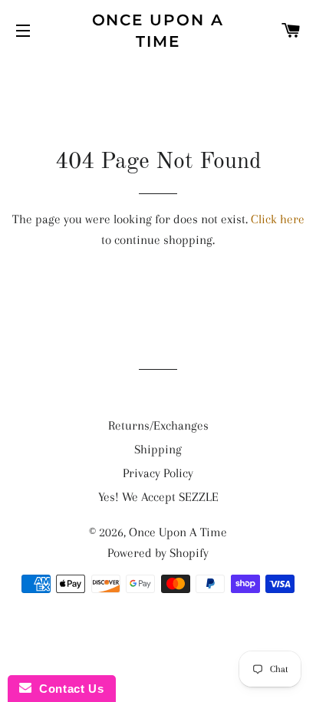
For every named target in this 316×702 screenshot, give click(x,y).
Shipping (158, 449)
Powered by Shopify (158, 552)
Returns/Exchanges (158, 425)
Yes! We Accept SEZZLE (158, 496)
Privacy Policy (158, 473)
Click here (277, 219)
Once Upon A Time (158, 31)
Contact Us (67, 688)
